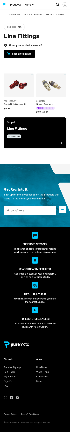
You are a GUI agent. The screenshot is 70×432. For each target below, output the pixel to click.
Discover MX (14, 14)
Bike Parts (49, 14)
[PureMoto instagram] (7, 397)
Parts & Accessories (33, 14)
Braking (61, 14)
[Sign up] (62, 209)
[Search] (57, 4)
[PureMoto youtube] (18, 397)
